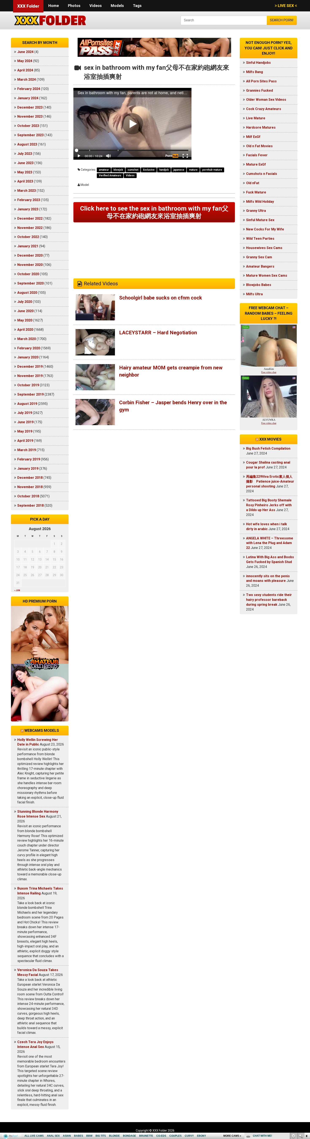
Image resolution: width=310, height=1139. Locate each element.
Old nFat (252, 183)
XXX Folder (28, 6)
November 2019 (30, 376)
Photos (74, 5)
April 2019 (25, 441)
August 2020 (27, 293)
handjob (164, 169)
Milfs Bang (254, 72)
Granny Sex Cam (259, 257)
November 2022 (30, 228)
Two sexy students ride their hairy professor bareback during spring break (269, 600)
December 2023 (30, 107)
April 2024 (25, 70)
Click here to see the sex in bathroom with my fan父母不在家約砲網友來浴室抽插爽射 (154, 212)
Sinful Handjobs (258, 63)
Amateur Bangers (260, 266)
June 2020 (25, 311)
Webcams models (41, 730)
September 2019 (30, 394)
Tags (137, 5)
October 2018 (28, 496)
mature (193, 169)
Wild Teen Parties (260, 239)
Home (53, 5)
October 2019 (28, 385)
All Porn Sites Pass (261, 81)
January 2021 (27, 246)
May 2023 (24, 172)
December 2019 (30, 367)
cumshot (133, 169)
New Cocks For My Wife (265, 229)
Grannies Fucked (259, 90)
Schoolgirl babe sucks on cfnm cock (160, 298)
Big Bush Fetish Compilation (268, 448)
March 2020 (26, 339)
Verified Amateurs (110, 175)
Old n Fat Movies (259, 146)
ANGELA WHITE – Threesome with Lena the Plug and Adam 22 (269, 543)
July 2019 (24, 413)
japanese (178, 169)
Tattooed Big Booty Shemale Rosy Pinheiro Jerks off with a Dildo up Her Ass (269, 505)
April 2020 (25, 330)
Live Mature (255, 118)
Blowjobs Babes (258, 285)
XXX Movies (270, 439)
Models (117, 5)
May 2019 (24, 431)
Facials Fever (257, 155)
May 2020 (24, 320)
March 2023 (26, 191)
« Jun (17, 590)
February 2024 (28, 89)
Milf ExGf (253, 137)
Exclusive (149, 169)
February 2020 (28, 348)
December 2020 (30, 255)
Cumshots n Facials (261, 174)
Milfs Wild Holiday (260, 202)
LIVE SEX (286, 5)
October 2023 (28, 126)
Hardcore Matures (261, 127)
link (306, 1073)
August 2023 (27, 144)
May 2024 (24, 61)
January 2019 (27, 469)
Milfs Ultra (254, 294)
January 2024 (27, 98)
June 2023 (25, 163)
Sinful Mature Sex (260, 220)
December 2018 (30, 478)
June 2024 (25, 52)
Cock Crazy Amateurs (263, 109)
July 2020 (24, 302)
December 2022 (30, 218)
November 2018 (30, 487)
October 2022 (28, 237)
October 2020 (28, 274)
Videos (95, 5)
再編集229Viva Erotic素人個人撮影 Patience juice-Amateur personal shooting (270, 481)
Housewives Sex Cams (264, 248)
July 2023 (24, 154)
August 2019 (27, 404)
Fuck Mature (256, 192)
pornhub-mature (212, 169)
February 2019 (28, 459)
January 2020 (27, 357)
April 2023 (25, 181)
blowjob (118, 169)
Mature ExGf (256, 164)
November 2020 (30, 265)
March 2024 (26, 80)
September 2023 (30, 135)
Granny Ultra (256, 211)
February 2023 (28, 200)
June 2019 (25, 422)
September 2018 (30, 506)
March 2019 (26, 450)
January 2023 (27, 209)
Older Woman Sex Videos (266, 100)
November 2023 (30, 116)
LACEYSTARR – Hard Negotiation (158, 333)
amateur (104, 169)
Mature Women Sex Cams (266, 276)
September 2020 (30, 283)
